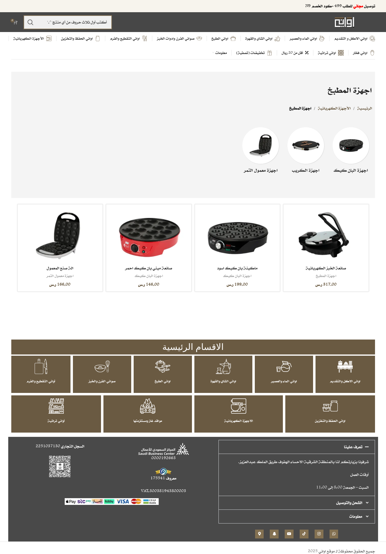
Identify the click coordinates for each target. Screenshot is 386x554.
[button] (297, 447)
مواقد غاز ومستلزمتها (147, 420)
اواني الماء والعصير (284, 381)
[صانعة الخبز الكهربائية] (326, 235)
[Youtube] (289, 534)
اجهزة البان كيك (237, 275)
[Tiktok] (304, 534)
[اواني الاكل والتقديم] (345, 366)
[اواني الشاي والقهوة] (223, 366)
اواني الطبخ (163, 381)
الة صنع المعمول (60, 268)
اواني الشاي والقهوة (223, 381)
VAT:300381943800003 (163, 491)
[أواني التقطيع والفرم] (41, 366)
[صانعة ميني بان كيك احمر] (148, 235)
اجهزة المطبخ (326, 275)
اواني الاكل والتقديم (345, 381)
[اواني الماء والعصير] (284, 366)
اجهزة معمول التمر (60, 275)
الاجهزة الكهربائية (238, 420)
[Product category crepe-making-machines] (306, 152)
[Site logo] (344, 22)
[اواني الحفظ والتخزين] (330, 406)
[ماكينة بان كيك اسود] (237, 235)
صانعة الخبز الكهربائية (326, 268)
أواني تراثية (56, 420)
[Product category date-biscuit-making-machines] (261, 152)
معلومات (355, 516)
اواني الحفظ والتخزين (330, 420)
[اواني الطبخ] (162, 366)
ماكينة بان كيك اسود (237, 268)
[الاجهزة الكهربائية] (238, 406)
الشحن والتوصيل (349, 502)
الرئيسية (364, 108)
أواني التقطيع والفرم (41, 381)
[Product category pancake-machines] (351, 152)
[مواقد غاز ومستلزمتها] (147, 406)
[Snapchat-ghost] (274, 534)
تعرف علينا (353, 447)
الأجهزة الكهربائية (334, 108)
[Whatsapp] (334, 534)
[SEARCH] (30, 22)
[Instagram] (319, 534)
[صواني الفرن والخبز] (102, 366)
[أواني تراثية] (56, 406)
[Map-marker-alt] (259, 534)
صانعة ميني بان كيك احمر (148, 268)
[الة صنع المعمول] (60, 235)
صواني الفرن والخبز (102, 381)
